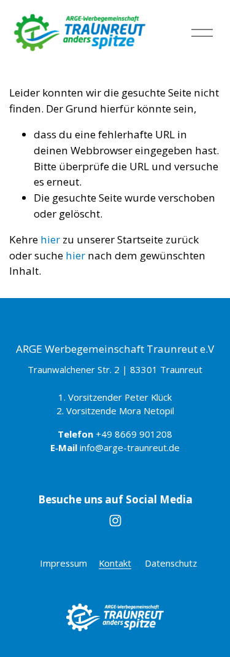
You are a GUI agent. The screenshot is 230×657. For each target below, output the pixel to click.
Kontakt (115, 563)
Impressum (63, 563)
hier (50, 239)
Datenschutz (171, 563)
